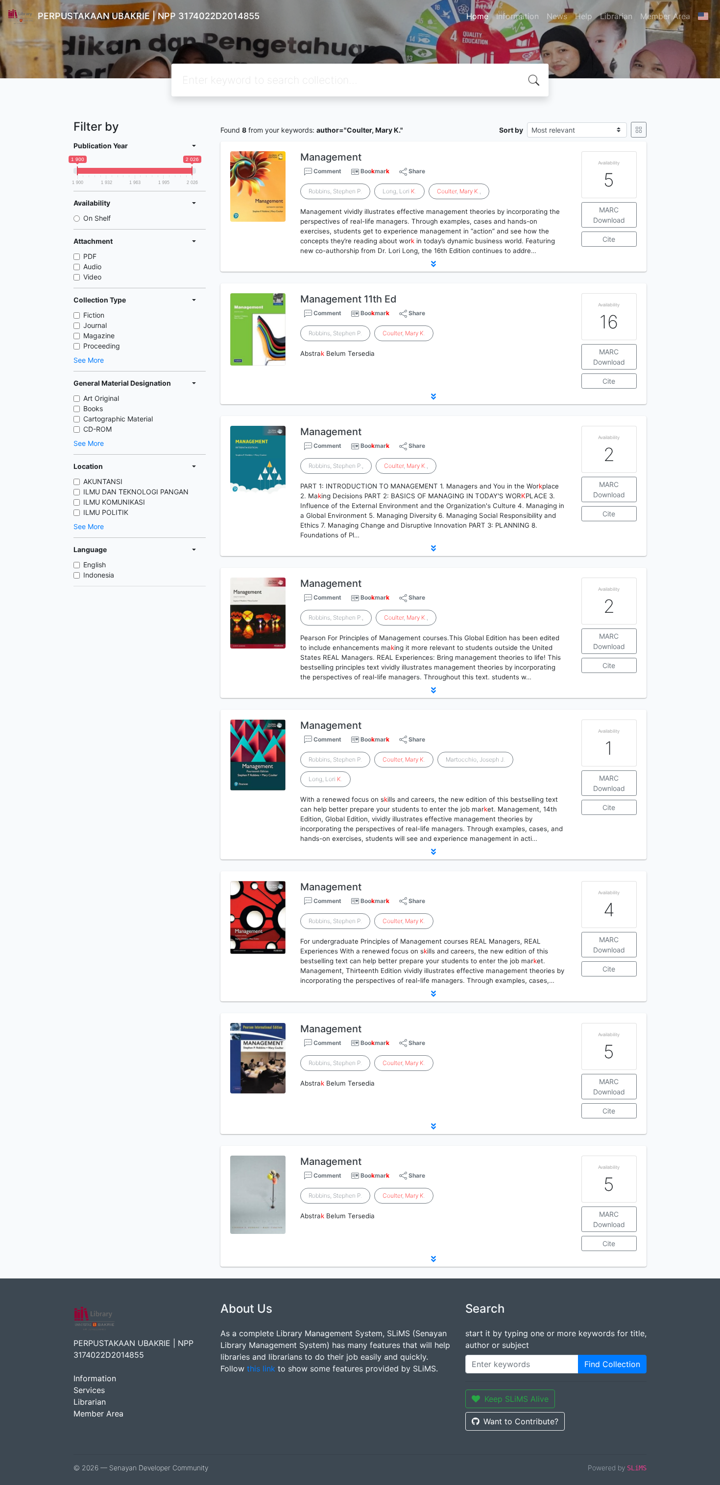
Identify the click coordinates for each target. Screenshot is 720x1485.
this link (261, 1368)
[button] (433, 264)
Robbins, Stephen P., (336, 465)
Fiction (93, 315)
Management (330, 157)
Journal (95, 325)
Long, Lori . (399, 191)
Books (93, 408)
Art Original (101, 398)
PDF (89, 256)
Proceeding (101, 346)
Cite (608, 239)
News (557, 16)
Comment (326, 171)
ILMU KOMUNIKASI (114, 502)
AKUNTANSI (102, 481)
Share (416, 171)
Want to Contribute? (520, 1421)
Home (477, 16)
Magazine (99, 335)
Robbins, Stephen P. (335, 191)
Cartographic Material (118, 419)
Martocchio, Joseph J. (475, 759)
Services (89, 1390)
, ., (459, 191)
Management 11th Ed (348, 299)
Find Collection (612, 1364)
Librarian (616, 16)
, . (404, 333)
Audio (92, 266)
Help (583, 16)
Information (517, 16)
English (94, 564)
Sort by (511, 130)
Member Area (665, 16)
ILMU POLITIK (105, 512)
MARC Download (609, 215)
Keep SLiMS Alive (516, 1399)
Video (92, 277)
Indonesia (98, 575)
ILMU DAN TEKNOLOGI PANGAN (136, 491)
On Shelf (97, 218)
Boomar (374, 171)
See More (88, 360)
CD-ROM (97, 429)
